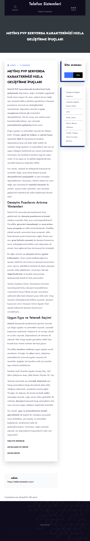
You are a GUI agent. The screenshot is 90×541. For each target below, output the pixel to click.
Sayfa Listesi (71, 117)
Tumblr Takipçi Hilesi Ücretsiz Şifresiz (72, 137)
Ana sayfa (45, 525)
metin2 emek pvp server (17, 447)
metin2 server (13, 453)
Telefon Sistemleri (45, 4)
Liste (68, 111)
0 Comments (25, 65)
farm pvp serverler (15, 441)
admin (12, 65)
